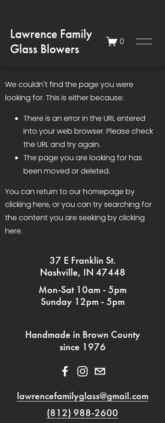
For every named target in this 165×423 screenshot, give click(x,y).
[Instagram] (82, 371)
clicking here (27, 204)
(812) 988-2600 (82, 413)
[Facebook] (65, 371)
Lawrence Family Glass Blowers (51, 41)
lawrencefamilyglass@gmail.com (82, 396)
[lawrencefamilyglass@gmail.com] (99, 371)
